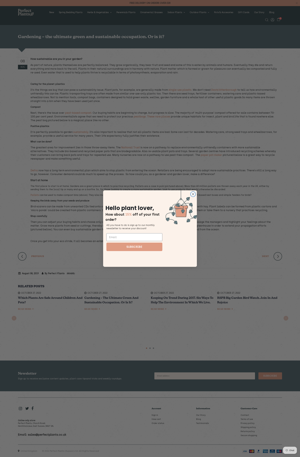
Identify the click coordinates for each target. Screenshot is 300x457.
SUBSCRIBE (134, 247)
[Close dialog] (193, 194)
